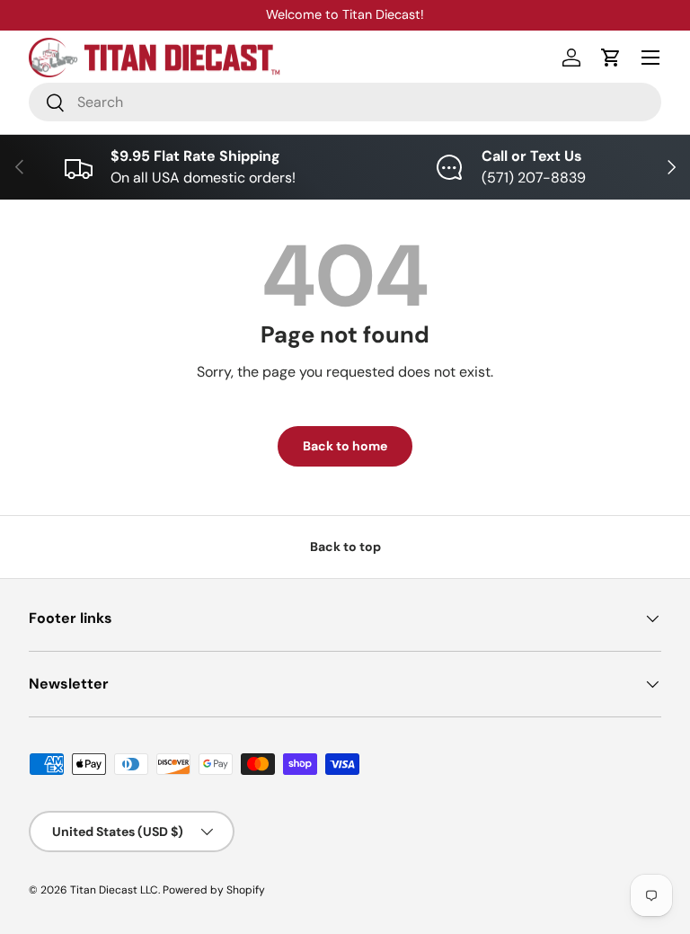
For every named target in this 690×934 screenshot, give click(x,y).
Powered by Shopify (214, 890)
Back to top (345, 546)
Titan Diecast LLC (114, 890)
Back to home (345, 446)
